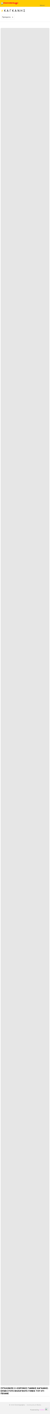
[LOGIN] (47, 3)
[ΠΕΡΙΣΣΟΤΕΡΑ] (47, 1398)
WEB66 (42, 1410)
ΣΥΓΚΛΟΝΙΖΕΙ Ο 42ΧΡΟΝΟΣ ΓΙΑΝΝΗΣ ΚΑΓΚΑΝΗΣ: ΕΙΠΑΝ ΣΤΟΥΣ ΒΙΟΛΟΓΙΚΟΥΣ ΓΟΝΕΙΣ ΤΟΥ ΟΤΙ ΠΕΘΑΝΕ (24, 1391)
